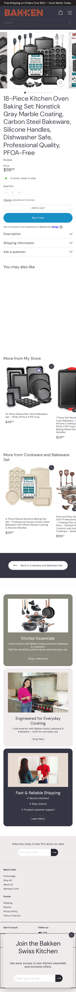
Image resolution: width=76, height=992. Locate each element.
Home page (9, 876)
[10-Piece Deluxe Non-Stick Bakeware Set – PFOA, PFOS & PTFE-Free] (28, 396)
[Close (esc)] (71, 935)
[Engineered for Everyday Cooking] (38, 692)
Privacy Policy (10, 911)
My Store (32, 358)
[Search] (70, 22)
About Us (8, 884)
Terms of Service (12, 915)
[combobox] (38, 22)
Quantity (8, 186)
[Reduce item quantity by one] (6, 193)
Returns (7, 907)
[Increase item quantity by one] (19, 193)
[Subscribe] (59, 978)
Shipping (7, 200)
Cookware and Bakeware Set (36, 457)
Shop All (7, 880)
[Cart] (60, 13)
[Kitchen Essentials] (38, 615)
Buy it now (38, 217)
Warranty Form (11, 888)
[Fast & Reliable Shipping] (38, 770)
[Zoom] (60, 82)
